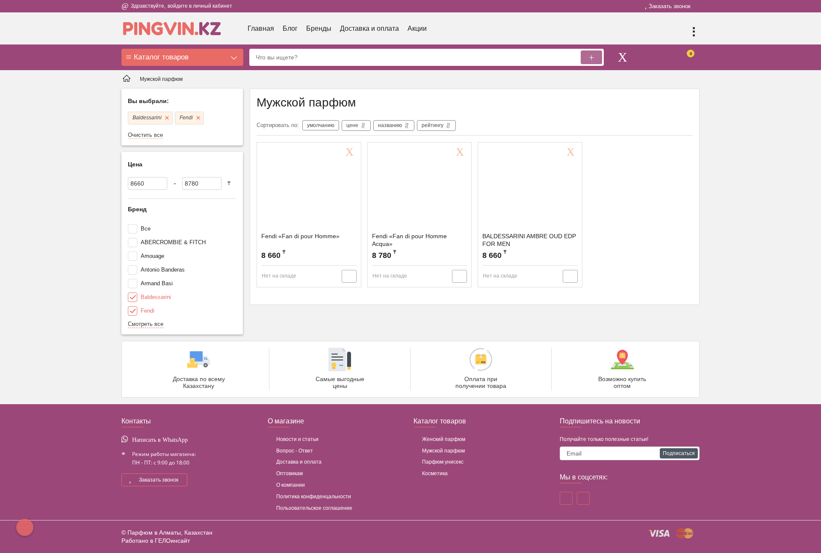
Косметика (435, 473)
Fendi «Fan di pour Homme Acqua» (409, 240)
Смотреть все (145, 324)
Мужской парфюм (443, 451)
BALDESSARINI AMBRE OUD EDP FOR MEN (529, 240)
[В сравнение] (349, 276)
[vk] (583, 498)
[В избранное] (351, 152)
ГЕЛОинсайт (172, 540)
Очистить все (145, 135)
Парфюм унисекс (443, 462)
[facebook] (566, 498)
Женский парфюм (443, 439)
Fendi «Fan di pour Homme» (300, 236)
